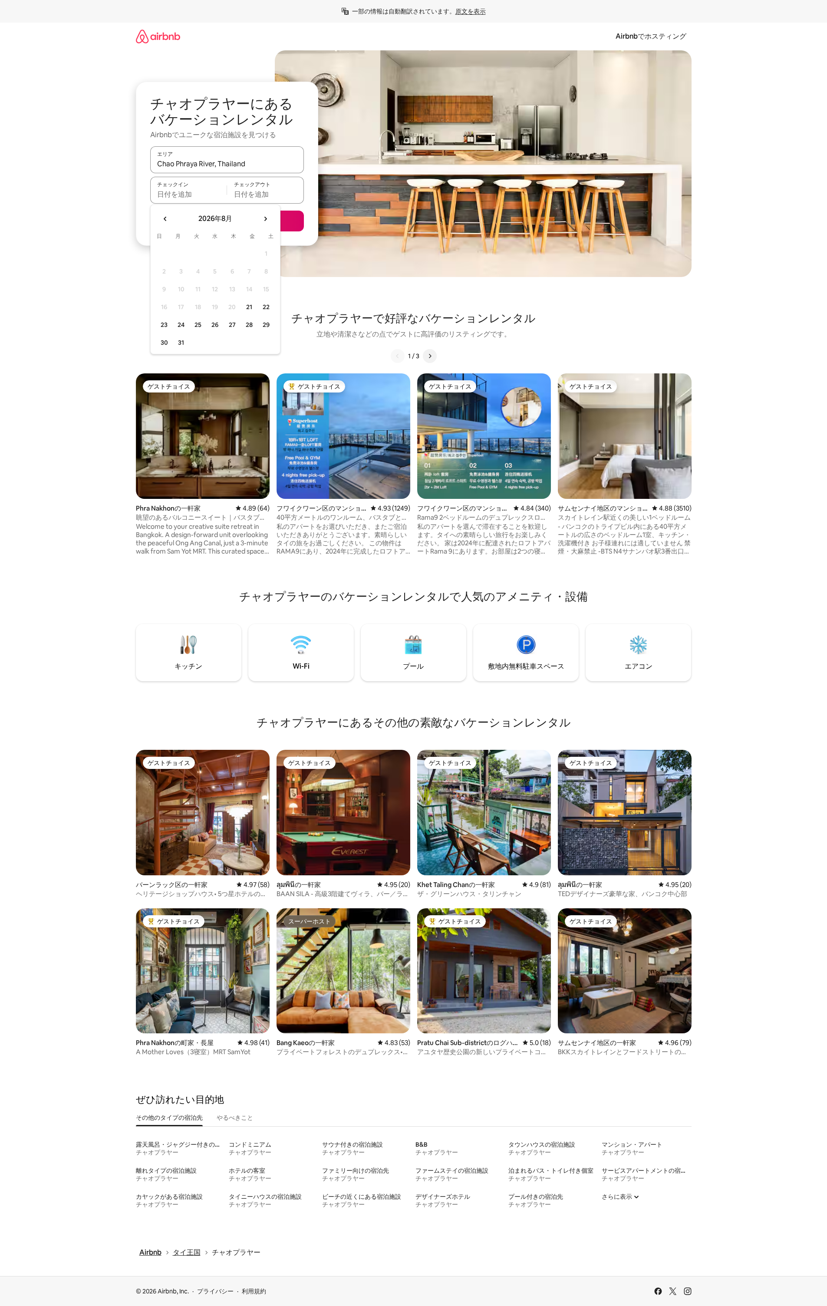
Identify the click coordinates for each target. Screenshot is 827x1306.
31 (181, 342)
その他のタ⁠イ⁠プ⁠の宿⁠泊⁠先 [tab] (169, 1117)
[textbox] (188, 194)
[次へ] (430, 356)
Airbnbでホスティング (651, 36)
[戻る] (398, 356)
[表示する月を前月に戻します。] (165, 218)
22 (266, 307)
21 (249, 307)
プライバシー (215, 1291)
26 (214, 325)
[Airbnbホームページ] (158, 36)
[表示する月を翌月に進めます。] (265, 218)
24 (181, 325)
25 (197, 325)
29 (266, 325)
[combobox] (227, 163)
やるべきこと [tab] (235, 1117)
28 (249, 325)
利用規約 (254, 1291)
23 (164, 325)
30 (164, 342)
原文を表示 (470, 11)
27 (232, 325)
